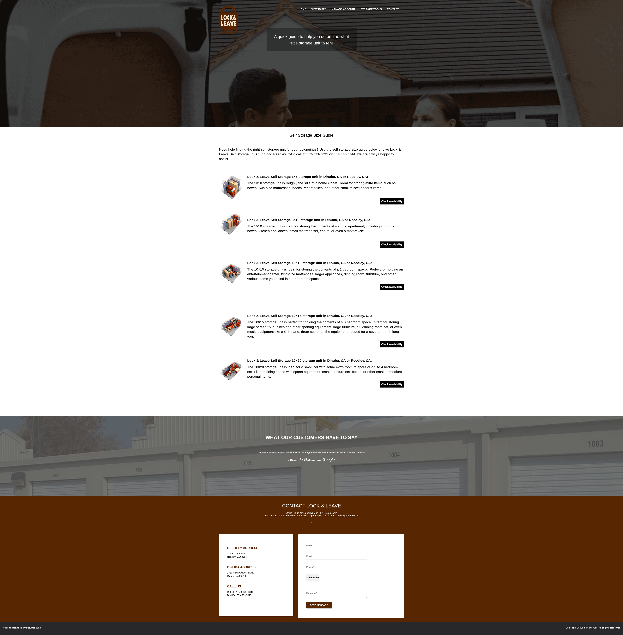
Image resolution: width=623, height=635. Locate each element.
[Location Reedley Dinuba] (312, 577)
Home (302, 9)
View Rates (318, 9)
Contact (393, 9)
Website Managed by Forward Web (21, 627)
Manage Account (343, 9)
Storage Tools (371, 9)
